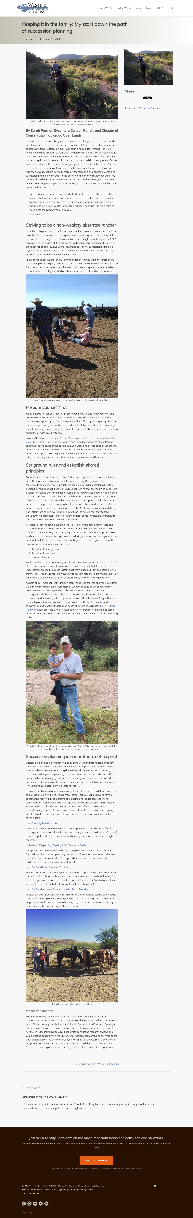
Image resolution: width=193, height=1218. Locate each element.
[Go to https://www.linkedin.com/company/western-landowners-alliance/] (46, 1203)
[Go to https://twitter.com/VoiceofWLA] (41, 1203)
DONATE (161, 8)
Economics (131, 107)
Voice (138, 8)
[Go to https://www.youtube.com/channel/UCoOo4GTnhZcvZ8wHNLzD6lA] (35, 1203)
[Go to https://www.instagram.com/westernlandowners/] (29, 1203)
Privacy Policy (28, 1212)
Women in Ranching (149, 107)
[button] (172, 8)
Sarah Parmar (29, 38)
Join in (149, 8)
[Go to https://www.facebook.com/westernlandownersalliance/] (24, 1203)
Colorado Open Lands (58, 1020)
